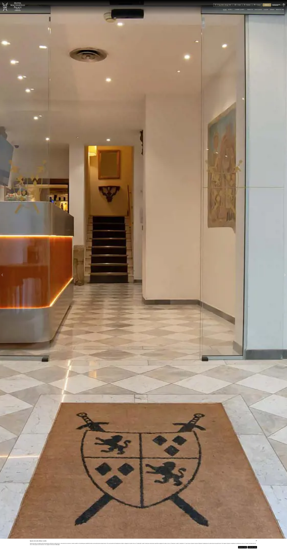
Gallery (266, 9)
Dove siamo (258, 9)
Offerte (272, 9)
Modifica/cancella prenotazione (276, 5)
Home (225, 9)
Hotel (230, 9)
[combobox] (239, 4)
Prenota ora (280, 9)
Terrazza (250, 9)
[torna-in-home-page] (13, 7)
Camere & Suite (239, 9)
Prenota (267, 5)
